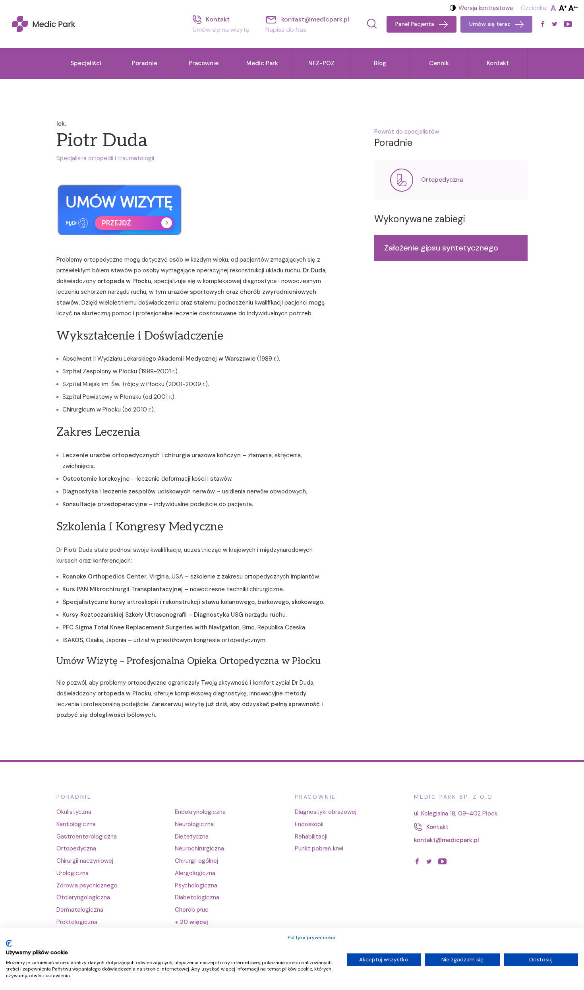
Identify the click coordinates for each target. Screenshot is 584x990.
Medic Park (262, 63)
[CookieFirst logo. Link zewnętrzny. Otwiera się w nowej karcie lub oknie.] (9, 943)
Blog (380, 63)
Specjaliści (85, 63)
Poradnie (144, 63)
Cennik (439, 63)
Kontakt (498, 63)
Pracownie (204, 63)
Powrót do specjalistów (406, 132)
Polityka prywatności (311, 937)
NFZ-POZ (321, 63)
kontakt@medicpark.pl (446, 840)
